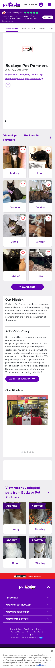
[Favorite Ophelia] (23, 184)
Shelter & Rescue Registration (21, 629)
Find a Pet (28, 4)
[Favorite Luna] (48, 150)
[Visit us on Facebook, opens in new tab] (8, 85)
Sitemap (39, 629)
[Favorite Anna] (23, 218)
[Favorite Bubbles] (23, 252)
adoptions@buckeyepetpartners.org (24, 78)
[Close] (52, 651)
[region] (27, 657)
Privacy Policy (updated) (20, 635)
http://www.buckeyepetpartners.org (24, 74)
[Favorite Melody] (23, 150)
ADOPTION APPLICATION (22, 379)
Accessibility (36, 635)
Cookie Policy (14, 638)
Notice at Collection (33, 632)
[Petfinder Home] (12, 4)
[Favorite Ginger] (48, 218)
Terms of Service (17, 632)
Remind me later (7, 21)
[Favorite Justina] (48, 184)
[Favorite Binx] (48, 252)
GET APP (48, 17)
